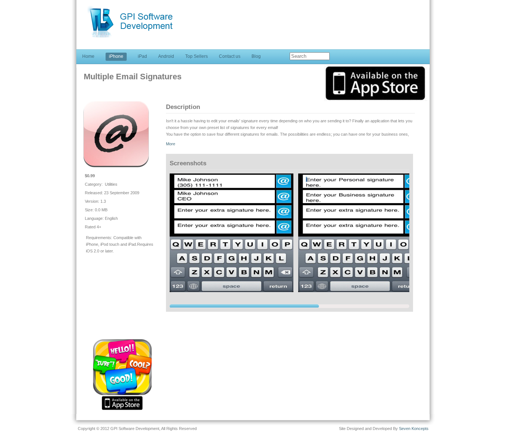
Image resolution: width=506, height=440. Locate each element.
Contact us (229, 56)
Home (88, 56)
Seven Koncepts (414, 428)
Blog (256, 56)
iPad (142, 56)
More (170, 144)
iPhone (116, 56)
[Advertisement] (282, 17)
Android (166, 56)
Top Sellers (196, 56)
